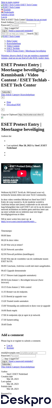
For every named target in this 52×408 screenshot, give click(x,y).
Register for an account (36, 19)
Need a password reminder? (21, 31)
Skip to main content (10, 2)
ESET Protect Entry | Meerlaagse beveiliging (26, 51)
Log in (4, 17)
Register (10, 348)
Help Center (12, 41)
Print (9, 102)
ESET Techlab (13, 48)
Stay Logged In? (11, 28)
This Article (6, 94)
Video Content (13, 46)
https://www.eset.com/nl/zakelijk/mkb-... (18, 221)
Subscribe (6, 92)
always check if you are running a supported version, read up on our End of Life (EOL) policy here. (25, 56)
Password (5, 25)
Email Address (7, 22)
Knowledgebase (14, 43)
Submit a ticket (7, 14)
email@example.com (10, 353)
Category (16, 94)
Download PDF (14, 105)
